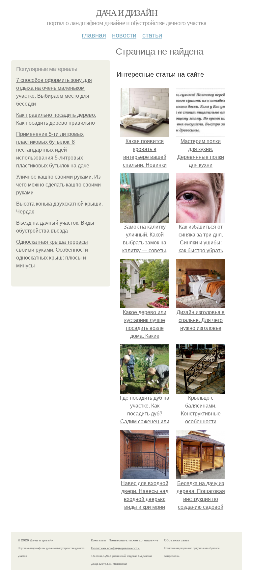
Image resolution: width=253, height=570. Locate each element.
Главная (94, 34)
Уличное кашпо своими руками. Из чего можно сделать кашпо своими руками (58, 184)
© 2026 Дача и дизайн (35, 540)
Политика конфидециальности (115, 548)
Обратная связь (176, 540)
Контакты (98, 540)
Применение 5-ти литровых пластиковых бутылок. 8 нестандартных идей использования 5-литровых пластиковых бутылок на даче (52, 149)
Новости (124, 34)
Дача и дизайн (126, 12)
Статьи (152, 34)
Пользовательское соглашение (133, 540)
